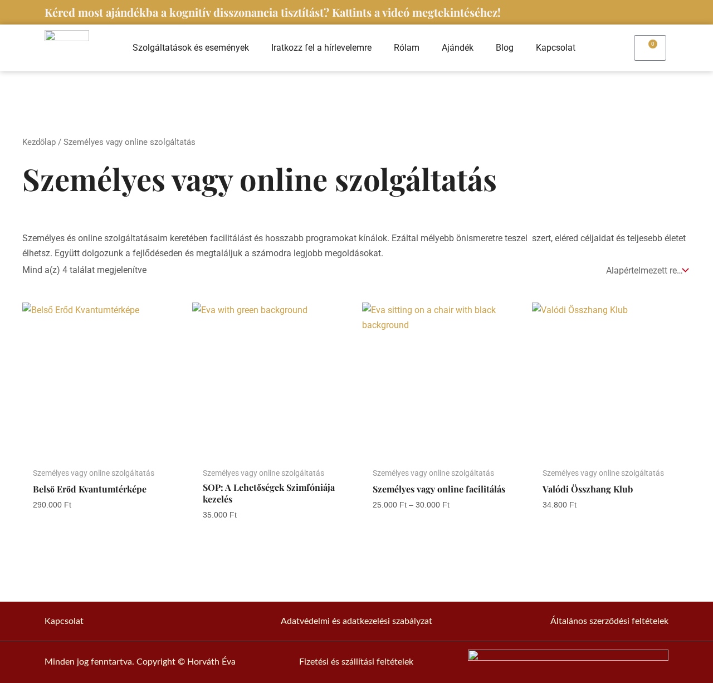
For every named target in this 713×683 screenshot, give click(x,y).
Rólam (406, 47)
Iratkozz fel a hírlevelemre (321, 47)
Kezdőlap (39, 142)
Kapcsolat (555, 47)
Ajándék (457, 47)
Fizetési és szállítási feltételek (356, 661)
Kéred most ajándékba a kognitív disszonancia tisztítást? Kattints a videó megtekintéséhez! (273, 11)
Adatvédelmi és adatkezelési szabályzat (356, 621)
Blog (505, 47)
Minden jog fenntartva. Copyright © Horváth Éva (140, 661)
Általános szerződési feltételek (609, 621)
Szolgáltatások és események (191, 47)
